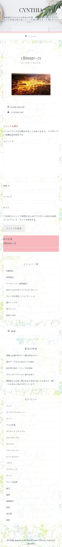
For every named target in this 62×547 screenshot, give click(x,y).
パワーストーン (12, 450)
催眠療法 (10, 501)
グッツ (9, 418)
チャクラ (10, 444)
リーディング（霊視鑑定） (17, 283)
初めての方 (11, 315)
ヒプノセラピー (12, 457)
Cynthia (31, 10)
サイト (6, 207)
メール (7, 196)
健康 (8, 495)
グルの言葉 (11, 425)
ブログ (9, 463)
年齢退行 (10, 271)
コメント (8, 141)
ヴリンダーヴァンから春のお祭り (20, 374)
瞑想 (8, 520)
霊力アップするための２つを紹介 (20, 362)
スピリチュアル (12, 437)
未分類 (9, 513)
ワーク (9, 475)
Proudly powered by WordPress (22, 540)
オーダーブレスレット (15, 412)
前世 (8, 507)
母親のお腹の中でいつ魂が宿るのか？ (22, 355)
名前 (6, 185)
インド (9, 406)
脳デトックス (11, 302)
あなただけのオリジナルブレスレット (22, 290)
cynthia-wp (17, 112)
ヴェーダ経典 (11, 482)
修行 (8, 488)
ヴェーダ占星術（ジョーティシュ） (21, 296)
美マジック (11, 309)
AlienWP (31, 544)
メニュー (32, 36)
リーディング (11, 469)
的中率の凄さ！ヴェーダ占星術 (19, 368)
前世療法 (10, 277)
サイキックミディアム (15, 431)
